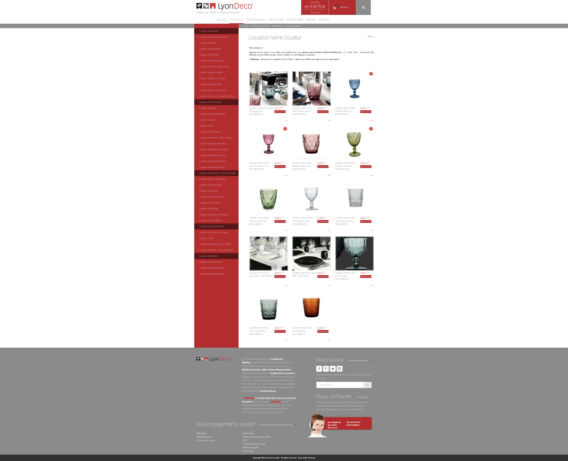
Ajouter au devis (280, 111)
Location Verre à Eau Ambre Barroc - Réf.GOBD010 (302, 331)
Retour (371, 36)
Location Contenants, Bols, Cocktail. (215, 137)
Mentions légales (251, 447)
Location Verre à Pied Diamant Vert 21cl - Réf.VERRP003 (345, 166)
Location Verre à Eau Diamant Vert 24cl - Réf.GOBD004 (259, 221)
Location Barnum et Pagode (212, 179)
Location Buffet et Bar (209, 54)
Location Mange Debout (210, 49)
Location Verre (276, 26)
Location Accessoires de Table (213, 149)
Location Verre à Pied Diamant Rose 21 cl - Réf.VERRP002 (259, 166)
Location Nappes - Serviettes (212, 143)
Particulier (276, 19)
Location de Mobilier (208, 31)
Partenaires (248, 433)
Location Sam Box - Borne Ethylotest (216, 250)
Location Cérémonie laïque (211, 268)
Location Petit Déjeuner (209, 131)
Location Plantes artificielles (212, 273)
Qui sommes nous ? (205, 440)
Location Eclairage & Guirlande (213, 214)
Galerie (311, 19)
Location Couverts (207, 120)
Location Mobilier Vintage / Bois (214, 66)
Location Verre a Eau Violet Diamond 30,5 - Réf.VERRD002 (302, 111)
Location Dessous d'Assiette (212, 114)
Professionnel (256, 19)
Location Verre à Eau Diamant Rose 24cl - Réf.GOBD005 (302, 166)
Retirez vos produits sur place (257, 437)
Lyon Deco (245, 26)
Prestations (295, 19)
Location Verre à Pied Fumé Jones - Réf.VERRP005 (345, 276)
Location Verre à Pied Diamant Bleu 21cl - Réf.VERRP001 (345, 111)
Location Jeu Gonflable (210, 220)
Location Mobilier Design (210, 72)
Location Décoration (208, 256)
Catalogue (236, 19)
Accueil (221, 19)
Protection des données (254, 444)
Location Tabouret (207, 43)
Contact (324, 19)
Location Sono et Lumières (211, 226)
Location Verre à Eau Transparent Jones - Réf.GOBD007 (345, 221)
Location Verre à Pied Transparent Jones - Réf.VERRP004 (302, 221)
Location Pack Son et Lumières (213, 232)
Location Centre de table (210, 262)
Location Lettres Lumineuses (212, 90)
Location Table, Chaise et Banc (213, 37)
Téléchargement (203, 437)
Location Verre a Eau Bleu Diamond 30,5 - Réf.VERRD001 (261, 111)
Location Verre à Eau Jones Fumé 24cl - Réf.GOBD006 (259, 331)
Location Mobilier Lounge (211, 60)
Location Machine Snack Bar (212, 161)
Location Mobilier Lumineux (212, 78)
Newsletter (201, 433)
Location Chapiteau (208, 191)
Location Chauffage (208, 208)
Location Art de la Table (260, 26)
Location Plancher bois (209, 202)
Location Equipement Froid (212, 167)
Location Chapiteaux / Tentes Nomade (217, 173)
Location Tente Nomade (210, 185)
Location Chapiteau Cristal (211, 196)
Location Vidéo (206, 238)
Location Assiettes (207, 108)
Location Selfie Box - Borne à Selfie (215, 244)
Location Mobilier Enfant (210, 84)
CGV (245, 440)
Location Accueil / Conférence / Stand (217, 96)
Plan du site (248, 451)
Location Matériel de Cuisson (212, 155)
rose (345, 52)
